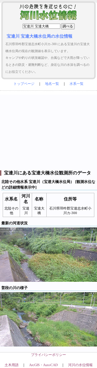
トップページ (23, 84)
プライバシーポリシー (48, 355)
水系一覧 (77, 84)
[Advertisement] (48, 131)
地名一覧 (52, 84)
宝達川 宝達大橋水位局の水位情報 (39, 36)
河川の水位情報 (80, 365)
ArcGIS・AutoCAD (43, 365)
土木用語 (12, 365)
